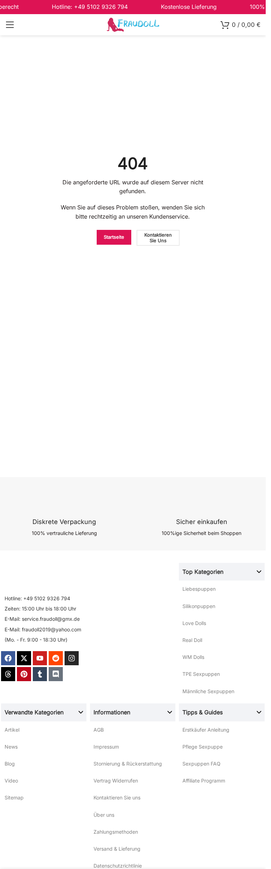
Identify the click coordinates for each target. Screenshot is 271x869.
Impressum (106, 747)
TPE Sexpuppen (201, 674)
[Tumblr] (40, 674)
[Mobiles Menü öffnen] (10, 25)
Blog (10, 764)
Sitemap (14, 797)
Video (11, 781)
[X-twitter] (24, 658)
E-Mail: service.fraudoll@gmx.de (42, 619)
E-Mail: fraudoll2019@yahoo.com (43, 629)
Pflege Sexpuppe (202, 747)
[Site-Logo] (133, 24)
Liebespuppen (199, 589)
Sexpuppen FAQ (201, 764)
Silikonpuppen (198, 606)
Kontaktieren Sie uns (117, 797)
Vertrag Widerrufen (116, 781)
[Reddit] (56, 658)
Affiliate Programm (203, 781)
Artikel (12, 730)
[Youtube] (40, 658)
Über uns (104, 815)
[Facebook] (8, 658)
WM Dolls (193, 657)
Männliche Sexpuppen (208, 691)
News (11, 747)
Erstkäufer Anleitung (205, 730)
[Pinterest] (24, 674)
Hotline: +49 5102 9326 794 (37, 598)
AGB (99, 730)
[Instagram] (72, 658)
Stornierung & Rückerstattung (128, 764)
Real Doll (192, 640)
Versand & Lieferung (117, 849)
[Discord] (56, 674)
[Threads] (8, 674)
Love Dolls (194, 623)
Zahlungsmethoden (116, 832)
